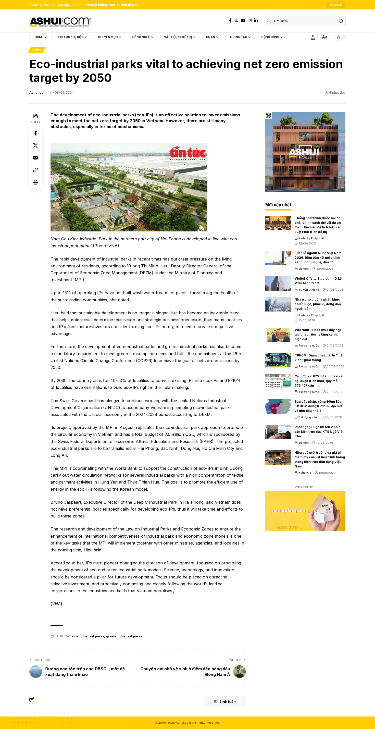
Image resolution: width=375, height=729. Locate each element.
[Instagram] (250, 20)
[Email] (35, 158)
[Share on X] (35, 145)
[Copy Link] (35, 170)
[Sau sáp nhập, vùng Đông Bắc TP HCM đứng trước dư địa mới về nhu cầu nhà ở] (278, 406)
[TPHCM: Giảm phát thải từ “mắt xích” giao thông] (278, 360)
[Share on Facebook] (35, 133)
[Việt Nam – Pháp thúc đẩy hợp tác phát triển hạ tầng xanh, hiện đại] (278, 335)
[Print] (35, 182)
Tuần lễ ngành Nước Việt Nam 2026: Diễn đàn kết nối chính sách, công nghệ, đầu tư (318, 257)
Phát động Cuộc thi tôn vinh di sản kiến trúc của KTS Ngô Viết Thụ (319, 431)
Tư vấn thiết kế (308, 289)
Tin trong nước (308, 345)
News (36, 50)
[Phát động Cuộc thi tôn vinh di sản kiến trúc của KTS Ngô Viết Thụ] (278, 432)
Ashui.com (37, 92)
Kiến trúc (304, 473)
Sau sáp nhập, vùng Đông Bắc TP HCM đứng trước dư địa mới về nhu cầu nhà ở (319, 406)
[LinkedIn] (256, 20)
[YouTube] (243, 20)
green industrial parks (124, 636)
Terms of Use (127, 5)
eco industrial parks (88, 636)
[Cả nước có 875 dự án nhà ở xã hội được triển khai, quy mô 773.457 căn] (278, 381)
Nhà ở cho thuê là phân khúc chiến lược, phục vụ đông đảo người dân (318, 304)
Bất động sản (307, 417)
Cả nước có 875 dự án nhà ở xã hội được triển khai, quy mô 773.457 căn (319, 380)
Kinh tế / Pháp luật (311, 238)
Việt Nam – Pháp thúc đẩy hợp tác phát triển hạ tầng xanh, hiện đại (318, 334)
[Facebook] (230, 20)
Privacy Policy (96, 5)
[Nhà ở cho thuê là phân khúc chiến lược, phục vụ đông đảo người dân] (278, 304)
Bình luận (227, 701)
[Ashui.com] (60, 21)
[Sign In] (313, 37)
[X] (236, 20)
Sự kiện (303, 268)
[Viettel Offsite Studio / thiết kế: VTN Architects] (278, 283)
